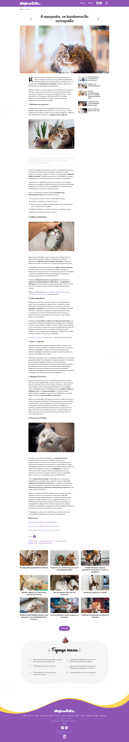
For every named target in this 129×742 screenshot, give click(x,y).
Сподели (30, 536)
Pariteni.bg (57, 715)
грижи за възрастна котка (45, 542)
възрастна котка (32, 542)
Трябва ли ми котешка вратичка (94, 85)
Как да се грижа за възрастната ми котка (42, 522)
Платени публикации (55, 721)
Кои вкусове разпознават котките (34, 567)
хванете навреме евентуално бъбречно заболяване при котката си (49, 293)
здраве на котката (33, 540)
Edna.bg (64, 715)
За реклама (62, 718)
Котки (90, 3)
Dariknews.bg (70, 715)
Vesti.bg (77, 715)
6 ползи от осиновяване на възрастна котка (43, 526)
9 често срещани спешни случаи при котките (64, 616)
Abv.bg (24, 715)
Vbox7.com (30, 715)
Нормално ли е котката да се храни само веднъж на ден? (64, 568)
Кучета (83, 3)
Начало (22, 9)
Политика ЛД (73, 721)
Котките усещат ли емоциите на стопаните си (93, 78)
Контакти (69, 718)
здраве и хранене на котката (46, 540)
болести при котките (61, 540)
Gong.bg (37, 715)
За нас (57, 718)
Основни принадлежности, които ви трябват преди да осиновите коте (94, 94)
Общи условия (69, 732)
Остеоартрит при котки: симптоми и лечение (44, 530)
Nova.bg (82, 715)
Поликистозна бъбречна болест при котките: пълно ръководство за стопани (34, 617)
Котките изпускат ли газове (95, 592)
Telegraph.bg (103, 715)
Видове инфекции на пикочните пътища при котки (34, 593)
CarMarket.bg (89, 715)
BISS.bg (96, 715)
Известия (64, 723)
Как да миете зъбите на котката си (41, 337)
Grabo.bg (51, 715)
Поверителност (65, 721)
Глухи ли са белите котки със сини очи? (94, 109)
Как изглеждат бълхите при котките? (64, 593)
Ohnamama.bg (43, 715)
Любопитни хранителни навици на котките (95, 616)
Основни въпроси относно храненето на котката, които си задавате (95, 569)
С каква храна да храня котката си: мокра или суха (94, 103)
